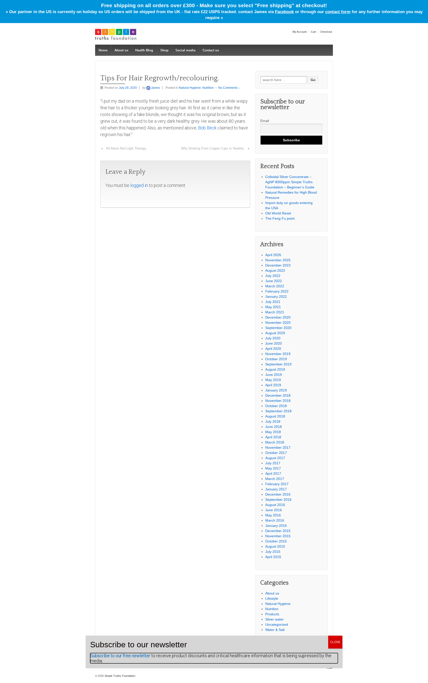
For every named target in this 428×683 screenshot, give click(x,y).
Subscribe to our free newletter (120, 655)
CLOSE (335, 642)
